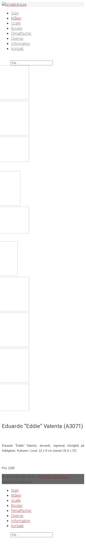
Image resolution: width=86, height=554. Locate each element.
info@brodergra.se (53, 476)
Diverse (17, 38)
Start (15, 13)
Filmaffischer (21, 33)
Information (20, 43)
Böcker (17, 28)
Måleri (16, 18)
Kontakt (17, 48)
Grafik (16, 23)
